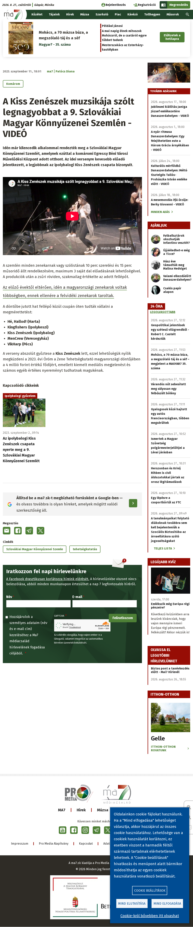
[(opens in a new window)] (62, 830)
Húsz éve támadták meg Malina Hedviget (175, 265)
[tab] (156, 306)
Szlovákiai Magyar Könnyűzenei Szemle (34, 549)
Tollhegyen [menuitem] (152, 14)
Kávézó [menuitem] (132, 14)
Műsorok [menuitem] (173, 14)
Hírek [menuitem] (70, 14)
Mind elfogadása (167, 904)
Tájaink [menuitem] (54, 14)
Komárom (13, 84)
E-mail (77, 597)
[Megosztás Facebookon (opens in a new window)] (18, 530)
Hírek (81, 810)
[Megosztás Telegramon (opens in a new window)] (29, 530)
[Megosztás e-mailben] (6, 530)
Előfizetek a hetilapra (172, 37)
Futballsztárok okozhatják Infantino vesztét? (176, 239)
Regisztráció (147, 5)
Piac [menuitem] (118, 14)
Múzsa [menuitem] (84, 14)
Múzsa (102, 810)
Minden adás (160, 212)
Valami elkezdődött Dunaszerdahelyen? (177, 277)
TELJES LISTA (163, 548)
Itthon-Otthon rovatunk (163, 748)
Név (9, 597)
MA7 (61, 810)
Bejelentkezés (116, 5)
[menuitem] (187, 14)
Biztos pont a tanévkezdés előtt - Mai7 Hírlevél (170, 670)
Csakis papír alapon (172, 290)
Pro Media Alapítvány (53, 843)
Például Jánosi (112, 26)
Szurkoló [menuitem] (102, 14)
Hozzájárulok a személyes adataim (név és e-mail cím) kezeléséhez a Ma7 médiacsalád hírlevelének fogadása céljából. (28, 635)
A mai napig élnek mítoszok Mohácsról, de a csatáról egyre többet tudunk (124, 35)
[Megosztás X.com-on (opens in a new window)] (40, 530)
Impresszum (19, 843)
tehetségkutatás (85, 549)
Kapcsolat (86, 843)
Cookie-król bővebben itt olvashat (149, 915)
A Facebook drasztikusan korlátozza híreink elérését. (47, 579)
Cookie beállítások (149, 891)
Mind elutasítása (132, 904)
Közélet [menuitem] (36, 14)
